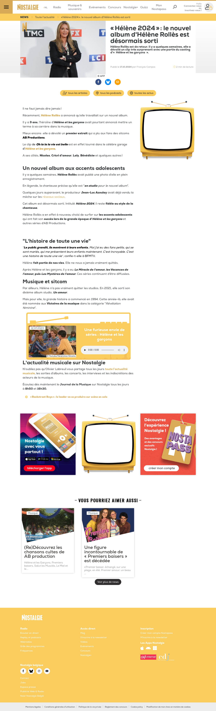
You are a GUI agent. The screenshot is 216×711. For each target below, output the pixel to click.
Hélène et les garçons (40, 149)
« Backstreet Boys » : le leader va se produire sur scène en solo (68, 396)
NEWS (24, 17)
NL (45, 7)
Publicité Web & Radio (32, 691)
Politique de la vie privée (90, 707)
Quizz (144, 7)
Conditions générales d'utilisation (59, 707)
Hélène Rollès (50, 115)
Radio (57, 7)
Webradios (26, 642)
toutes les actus (143, 93)
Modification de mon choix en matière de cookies (168, 707)
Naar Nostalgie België (32, 696)
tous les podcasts (110, 93)
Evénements (97, 7)
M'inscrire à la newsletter (153, 637)
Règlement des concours (116, 707)
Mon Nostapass (159, 7)
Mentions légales (33, 707)
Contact (24, 678)
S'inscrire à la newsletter (93, 637)
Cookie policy (137, 707)
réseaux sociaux (54, 197)
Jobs (23, 682)
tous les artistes (77, 93)
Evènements (87, 646)
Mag (82, 633)
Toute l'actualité (44, 17)
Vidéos (83, 642)
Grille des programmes (32, 646)
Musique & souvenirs (75, 7)
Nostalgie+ (130, 7)
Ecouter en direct (29, 633)
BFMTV (90, 256)
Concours (114, 7)
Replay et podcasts (30, 637)
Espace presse (28, 687)
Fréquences (26, 650)
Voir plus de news (108, 582)
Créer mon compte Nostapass (156, 633)
